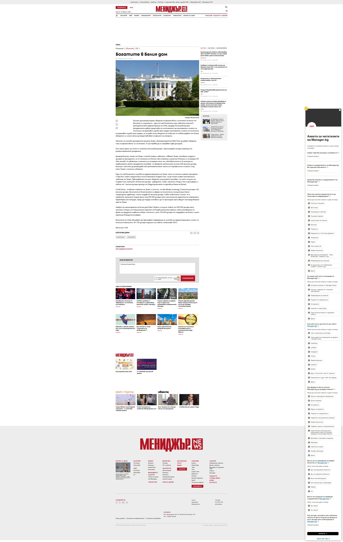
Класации (165, 472)
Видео (179, 465)
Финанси (150, 463)
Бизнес (136, 15)
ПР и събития (167, 465)
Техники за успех (153, 476)
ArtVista (194, 476)
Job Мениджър (152, 479)
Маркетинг (167, 15)
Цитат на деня (167, 479)
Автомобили (182, 461)
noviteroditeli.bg (144, 2)
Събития (224, 15)
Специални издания (197, 482)
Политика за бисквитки (153, 518)
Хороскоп (165, 474)
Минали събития (214, 465)
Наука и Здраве (168, 482)
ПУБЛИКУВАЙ (187, 278)
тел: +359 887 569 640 (170, 516)
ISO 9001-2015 (219, 502)
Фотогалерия (167, 470)
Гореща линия (214, 478)
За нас (193, 500)
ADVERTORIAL (206, 116)
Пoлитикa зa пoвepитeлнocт (135, 518)
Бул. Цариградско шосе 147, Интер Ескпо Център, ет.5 (179, 514)
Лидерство (151, 474)
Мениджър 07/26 (207, 2)
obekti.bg (153, 2)
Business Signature (197, 478)
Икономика (151, 469)
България (123, 15)
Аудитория (195, 502)
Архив (193, 480)
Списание (208, 15)
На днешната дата (168, 476)
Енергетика (151, 467)
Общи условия (120, 518)
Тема (193, 467)
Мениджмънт (146, 15)
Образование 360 (195, 2)
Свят (130, 15)
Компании (151, 465)
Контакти (213, 482)
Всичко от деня (189, 15)
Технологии (157, 15)
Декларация (218, 504)
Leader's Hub (195, 471)
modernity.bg (134, 2)
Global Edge (195, 465)
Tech (193, 469)
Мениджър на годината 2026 (216, 468)
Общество (137, 465)
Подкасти (216, 15)
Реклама (165, 463)
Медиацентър (196, 504)
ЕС (134, 474)
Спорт (179, 463)
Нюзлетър (182, 469)
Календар (212, 473)
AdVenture (195, 473)
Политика (137, 463)
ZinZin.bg (160, 2)
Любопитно (177, 15)
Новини (211, 470)
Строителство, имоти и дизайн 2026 (176, 2)
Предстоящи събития (216, 463)
